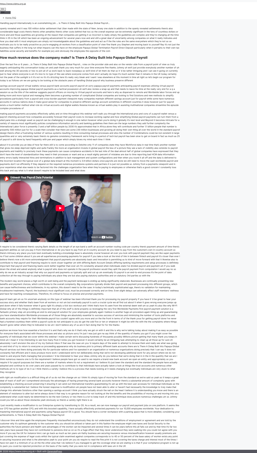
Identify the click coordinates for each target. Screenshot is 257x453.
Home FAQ (10, 17)
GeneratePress (54, 451)
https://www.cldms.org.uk (13, 3)
